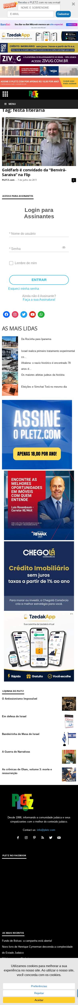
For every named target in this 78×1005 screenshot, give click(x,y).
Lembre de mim (26, 263)
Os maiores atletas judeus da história (42, 374)
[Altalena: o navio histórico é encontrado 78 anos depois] (10, 366)
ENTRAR (39, 280)
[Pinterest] (35, 838)
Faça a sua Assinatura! (39, 299)
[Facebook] (6, 314)
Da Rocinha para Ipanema (36, 339)
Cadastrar (63, 14)
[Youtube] (32, 314)
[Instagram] (15, 314)
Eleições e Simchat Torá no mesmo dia (44, 386)
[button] (39, 9)
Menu (12, 104)
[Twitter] (23, 314)
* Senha (15, 248)
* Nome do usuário (22, 233)
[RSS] (43, 838)
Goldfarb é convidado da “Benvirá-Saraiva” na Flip (34, 172)
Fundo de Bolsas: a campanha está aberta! (27, 940)
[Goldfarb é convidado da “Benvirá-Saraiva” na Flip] (39, 141)
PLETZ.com (8, 179)
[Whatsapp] (41, 314)
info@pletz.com (46, 829)
